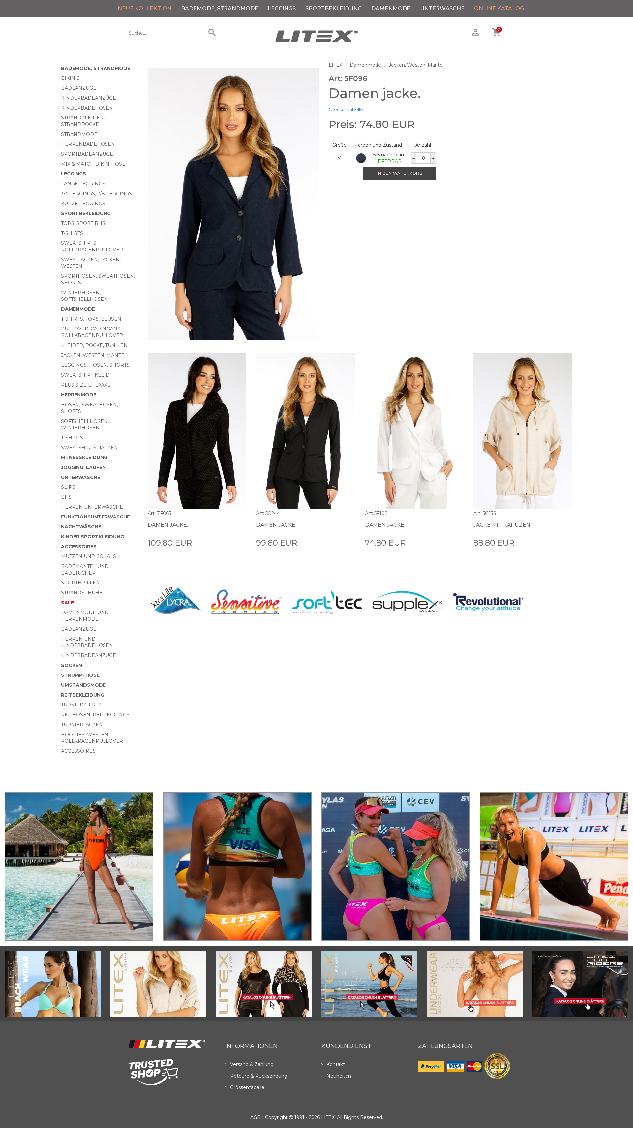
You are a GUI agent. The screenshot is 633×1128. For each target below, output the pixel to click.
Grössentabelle (346, 109)
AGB (255, 1117)
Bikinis (70, 78)
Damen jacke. (168, 525)
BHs (66, 497)
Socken (71, 665)
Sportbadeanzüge (87, 154)
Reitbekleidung (82, 695)
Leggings (282, 8)
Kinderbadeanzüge (88, 98)
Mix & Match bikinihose (93, 164)
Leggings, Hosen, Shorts (95, 365)
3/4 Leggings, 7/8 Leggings (96, 194)
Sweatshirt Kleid (85, 375)
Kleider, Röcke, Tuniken (94, 345)
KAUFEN (236, 542)
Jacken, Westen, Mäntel (94, 355)
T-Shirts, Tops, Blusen (91, 319)
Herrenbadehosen (88, 144)
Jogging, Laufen (83, 467)
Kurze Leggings (83, 203)
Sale (67, 603)
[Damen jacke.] (233, 204)
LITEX (335, 65)
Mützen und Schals (88, 556)
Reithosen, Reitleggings (95, 715)
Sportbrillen (80, 583)
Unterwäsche (442, 8)
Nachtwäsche (81, 527)
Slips (68, 487)
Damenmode (390, 8)
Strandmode (79, 134)
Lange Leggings (83, 184)
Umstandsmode (83, 685)
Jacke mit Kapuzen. (502, 525)
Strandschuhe (82, 593)
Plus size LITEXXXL (85, 385)
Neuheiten (338, 1076)
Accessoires (79, 546)
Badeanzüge (78, 88)
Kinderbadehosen (87, 108)
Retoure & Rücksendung (258, 1076)
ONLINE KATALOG (499, 8)
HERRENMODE (78, 395)
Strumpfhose (80, 675)
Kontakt (335, 1064)
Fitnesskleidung (84, 457)
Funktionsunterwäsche (95, 517)
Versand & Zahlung (252, 1064)
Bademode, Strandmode (219, 8)
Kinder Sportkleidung (92, 537)
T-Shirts (72, 233)
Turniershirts (81, 705)
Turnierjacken (82, 725)
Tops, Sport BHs (83, 223)
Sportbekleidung (333, 8)
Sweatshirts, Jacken (89, 448)
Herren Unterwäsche (92, 507)
